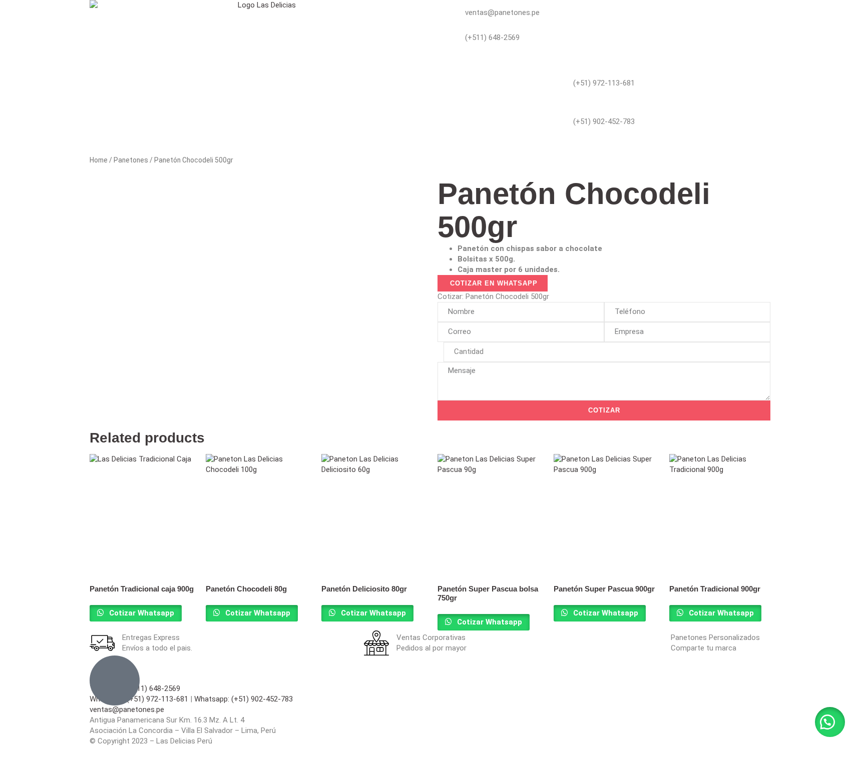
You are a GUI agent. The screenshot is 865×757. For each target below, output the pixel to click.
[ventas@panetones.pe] (445, 12)
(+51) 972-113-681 (604, 83)
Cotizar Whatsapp (140, 613)
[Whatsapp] (445, 62)
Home (99, 160)
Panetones (131, 160)
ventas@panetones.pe (502, 12)
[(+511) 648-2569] (445, 37)
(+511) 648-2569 (492, 37)
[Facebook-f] (445, 139)
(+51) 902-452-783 (604, 121)
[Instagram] (472, 139)
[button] (830, 722)
